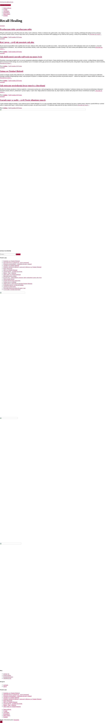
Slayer (5, 686)
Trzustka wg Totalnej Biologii (11, 265)
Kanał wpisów (7, 675)
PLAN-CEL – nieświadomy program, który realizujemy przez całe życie (22, 277)
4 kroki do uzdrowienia (9, 286)
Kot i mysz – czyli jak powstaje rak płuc (17, 42)
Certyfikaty (6, 11)
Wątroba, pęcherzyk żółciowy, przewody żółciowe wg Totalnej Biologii (22, 267)
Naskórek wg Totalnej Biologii (11, 261)
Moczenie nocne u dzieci (9, 276)
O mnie (5, 9)
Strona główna (7, 8)
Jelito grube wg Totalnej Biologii (12, 274)
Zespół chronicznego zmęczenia (11, 280)
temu (15, 37)
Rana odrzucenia (7, 268)
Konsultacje (6, 12)
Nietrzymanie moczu (8, 279)
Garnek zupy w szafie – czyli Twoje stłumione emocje (23, 100)
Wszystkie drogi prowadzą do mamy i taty (14, 288)
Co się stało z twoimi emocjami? (11, 289)
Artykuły (2, 25)
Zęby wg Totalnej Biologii (10, 270)
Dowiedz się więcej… (95, 34)
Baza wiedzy (6, 14)
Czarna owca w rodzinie (9, 282)
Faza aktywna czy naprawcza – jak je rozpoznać (16, 262)
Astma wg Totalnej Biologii (11, 71)
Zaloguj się (6, 674)
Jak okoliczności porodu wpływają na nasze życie (21, 57)
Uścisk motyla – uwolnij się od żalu (12, 271)
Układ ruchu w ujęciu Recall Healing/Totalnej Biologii (17, 283)
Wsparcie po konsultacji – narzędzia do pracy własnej (17, 264)
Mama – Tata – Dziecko (9, 273)
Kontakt (5, 15)
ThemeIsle (16, 719)
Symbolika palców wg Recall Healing (13, 285)
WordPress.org (7, 678)
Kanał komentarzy (8, 677)
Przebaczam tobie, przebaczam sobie (16, 29)
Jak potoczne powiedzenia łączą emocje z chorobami (22, 85)
